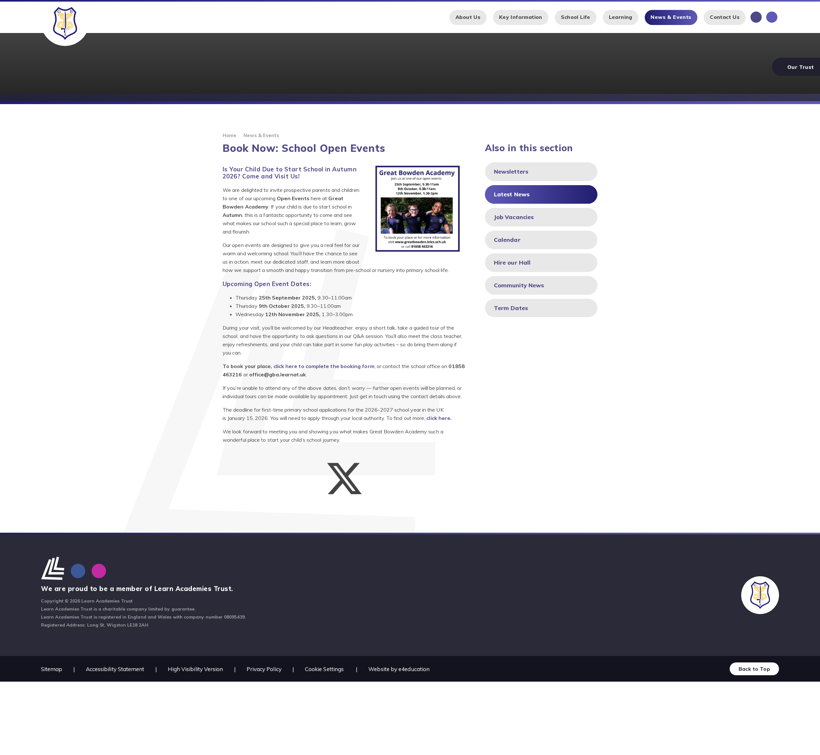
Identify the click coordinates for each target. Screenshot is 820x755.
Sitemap (51, 669)
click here (438, 418)
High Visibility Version (195, 669)
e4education (414, 669)
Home (229, 135)
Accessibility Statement (115, 669)
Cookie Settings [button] (324, 669)
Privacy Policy (264, 669)
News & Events (261, 135)
